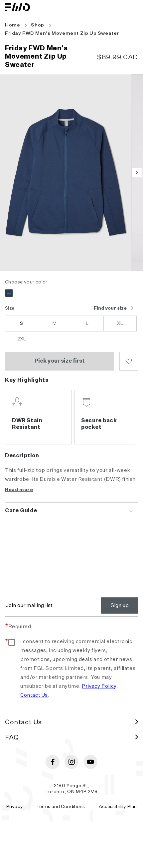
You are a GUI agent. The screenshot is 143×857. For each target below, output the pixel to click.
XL (120, 323)
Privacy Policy (99, 686)
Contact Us (34, 695)
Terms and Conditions (61, 806)
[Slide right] (136, 172)
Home (12, 25)
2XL (21, 339)
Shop (37, 25)
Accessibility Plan (118, 806)
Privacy (14, 806)
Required (18, 626)
